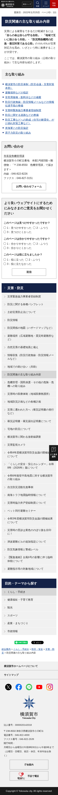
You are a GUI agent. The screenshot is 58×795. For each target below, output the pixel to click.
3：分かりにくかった (19, 248)
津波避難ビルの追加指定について (26, 541)
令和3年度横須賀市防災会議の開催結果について (30, 520)
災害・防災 (15, 288)
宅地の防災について (19, 429)
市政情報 (12, 631)
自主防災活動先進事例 (20, 487)
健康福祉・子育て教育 (20, 599)
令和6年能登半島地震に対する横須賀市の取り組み (30, 477)
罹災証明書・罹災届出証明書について (29, 421)
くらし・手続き (16, 591)
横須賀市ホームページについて (21, 666)
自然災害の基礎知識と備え (22, 347)
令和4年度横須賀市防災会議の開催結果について (30, 454)
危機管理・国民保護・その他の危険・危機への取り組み (30, 384)
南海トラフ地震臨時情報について (26, 495)
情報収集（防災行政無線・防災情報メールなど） (30, 357)
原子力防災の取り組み (18, 132)
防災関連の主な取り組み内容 (24, 374)
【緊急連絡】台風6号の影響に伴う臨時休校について (30, 559)
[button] (38, 4)
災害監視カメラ (16, 444)
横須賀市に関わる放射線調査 (24, 436)
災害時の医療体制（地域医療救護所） (29, 393)
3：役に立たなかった (19, 264)
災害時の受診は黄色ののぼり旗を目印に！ (29, 532)
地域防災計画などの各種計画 (24, 401)
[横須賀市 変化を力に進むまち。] (7, 4)
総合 (27, 4)
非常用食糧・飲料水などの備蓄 (23, 97)
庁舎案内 (29, 764)
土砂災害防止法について (21, 312)
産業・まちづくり (17, 623)
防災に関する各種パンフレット (25, 304)
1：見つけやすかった (19, 227)
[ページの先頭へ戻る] (53, 790)
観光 (10, 607)
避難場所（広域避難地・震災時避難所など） (30, 337)
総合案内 (6, 649)
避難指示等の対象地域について (25, 568)
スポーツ (12, 615)
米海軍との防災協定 (16, 128)
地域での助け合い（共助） (22, 366)
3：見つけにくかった (19, 232)
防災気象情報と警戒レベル (22, 549)
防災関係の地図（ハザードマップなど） (30, 327)
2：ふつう (42, 227)
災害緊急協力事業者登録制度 (24, 296)
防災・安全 (37, 649)
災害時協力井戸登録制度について (26, 502)
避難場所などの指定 (16, 92)
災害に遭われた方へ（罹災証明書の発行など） (30, 411)
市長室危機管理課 (14, 156)
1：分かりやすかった (19, 243)
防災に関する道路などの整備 (22, 115)
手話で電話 (33, 776)
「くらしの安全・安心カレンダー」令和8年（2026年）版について (30, 466)
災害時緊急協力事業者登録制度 (23, 110)
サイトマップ (11, 674)
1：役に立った (15, 259)
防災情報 (12, 320)
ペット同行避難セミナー (21, 510)
